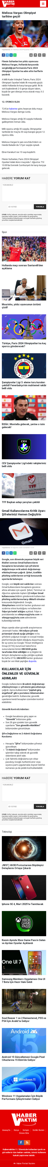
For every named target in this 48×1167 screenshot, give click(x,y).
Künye (16, 1130)
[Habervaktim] (8, 3)
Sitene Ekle (24, 1133)
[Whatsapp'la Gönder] (14, 55)
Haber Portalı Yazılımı (25, 1163)
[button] (35, 55)
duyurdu (32, 661)
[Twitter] (7, 55)
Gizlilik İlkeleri (38, 1130)
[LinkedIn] (11, 55)
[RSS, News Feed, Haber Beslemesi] (27, 1142)
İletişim (26, 1130)
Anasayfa (6, 1130)
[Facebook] (3, 55)
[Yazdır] (31, 55)
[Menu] (43, 4)
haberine (13, 109)
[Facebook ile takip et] (21, 1142)
